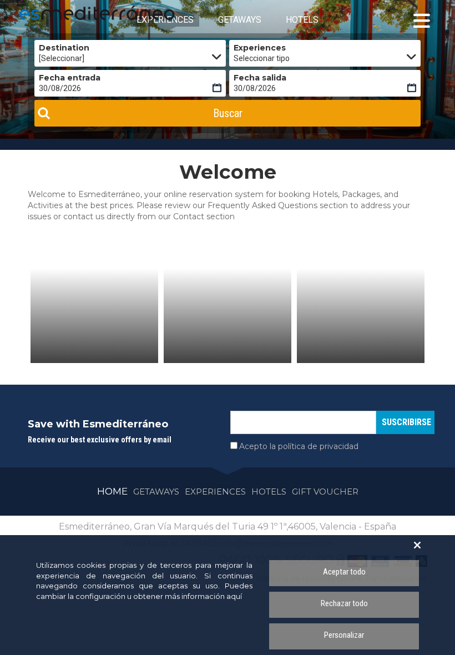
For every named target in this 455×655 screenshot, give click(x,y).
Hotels (268, 491)
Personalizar (344, 635)
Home (112, 491)
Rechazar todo (344, 603)
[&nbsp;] (94, 316)
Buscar (227, 113)
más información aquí (203, 596)
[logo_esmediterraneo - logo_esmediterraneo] (69, 13)
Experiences (215, 491)
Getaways (156, 491)
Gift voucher (325, 491)
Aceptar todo (344, 572)
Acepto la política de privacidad (298, 446)
